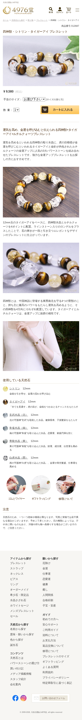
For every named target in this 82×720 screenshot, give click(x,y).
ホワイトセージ (19, 605)
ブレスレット (18, 563)
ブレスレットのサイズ (56, 656)
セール (14, 616)
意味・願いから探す (22, 634)
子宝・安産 (49, 605)
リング (14, 584)
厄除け (47, 563)
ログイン (60, 11)
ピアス (14, 578)
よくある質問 (51, 666)
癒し (45, 589)
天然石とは (16, 657)
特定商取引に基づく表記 (57, 682)
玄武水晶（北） (18, 414)
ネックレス (16, 573)
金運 (45, 568)
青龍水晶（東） (18, 440)
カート (68, 10)
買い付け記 (16, 668)
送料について (51, 635)
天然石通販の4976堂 (18, 10)
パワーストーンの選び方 (24, 663)
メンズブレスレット (22, 610)
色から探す (16, 639)
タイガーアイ (17, 401)
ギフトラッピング (53, 661)
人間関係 (48, 594)
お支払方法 (49, 640)
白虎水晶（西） (18, 457)
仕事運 (47, 573)
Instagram (23, 698)
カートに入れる (59, 109)
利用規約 (48, 672)
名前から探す (18, 629)
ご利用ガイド (51, 629)
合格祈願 (48, 600)
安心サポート (51, 624)
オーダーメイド (19, 589)
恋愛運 (47, 578)
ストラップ (16, 568)
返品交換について (53, 645)
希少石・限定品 (19, 594)
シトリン (14, 388)
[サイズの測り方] (54, 99)
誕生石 (14, 644)
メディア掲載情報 (20, 673)
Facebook (15, 698)
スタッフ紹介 (18, 679)
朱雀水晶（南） (18, 427)
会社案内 (15, 684)
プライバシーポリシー (56, 677)
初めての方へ (51, 619)
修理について (51, 651)
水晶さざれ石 (18, 600)
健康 (45, 584)
